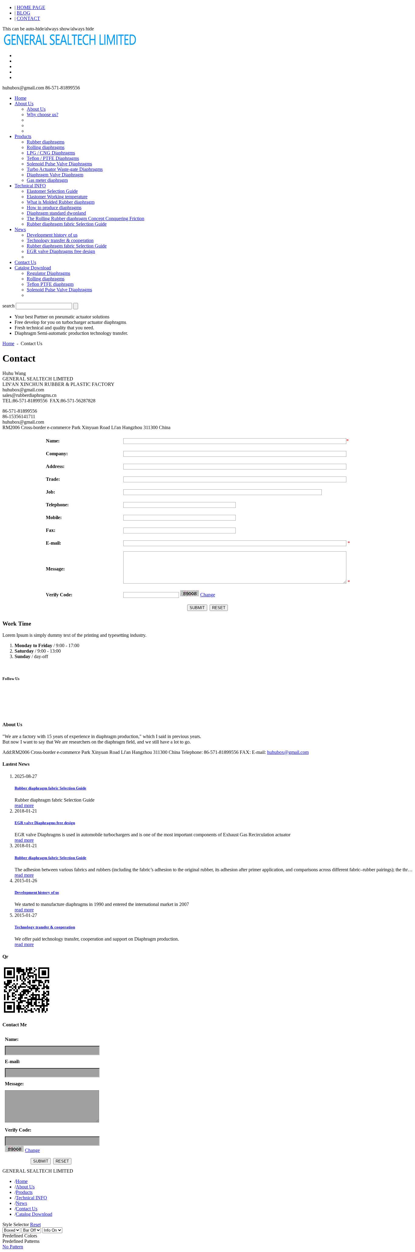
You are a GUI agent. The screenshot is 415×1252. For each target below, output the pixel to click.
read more (24, 805)
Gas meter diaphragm (47, 180)
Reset (35, 1224)
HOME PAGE (31, 7)
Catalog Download (33, 267)
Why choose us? (42, 114)
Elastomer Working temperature (57, 196)
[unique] (70, 45)
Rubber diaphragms (45, 141)
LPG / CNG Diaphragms (51, 152)
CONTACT (28, 18)
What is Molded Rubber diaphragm (60, 202)
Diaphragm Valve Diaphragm (55, 174)
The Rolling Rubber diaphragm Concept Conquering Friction (85, 218)
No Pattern (12, 1246)
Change (207, 594)
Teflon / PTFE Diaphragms (53, 158)
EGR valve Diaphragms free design (61, 251)
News (20, 229)
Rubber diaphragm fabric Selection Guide (67, 224)
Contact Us (25, 262)
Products (23, 136)
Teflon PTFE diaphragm (50, 284)
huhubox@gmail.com (288, 752)
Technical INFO (30, 185)
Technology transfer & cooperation (60, 240)
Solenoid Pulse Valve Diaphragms (59, 163)
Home (20, 98)
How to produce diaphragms (54, 207)
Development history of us (52, 235)
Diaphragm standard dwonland (56, 213)
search (8, 305)
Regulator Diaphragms (48, 273)
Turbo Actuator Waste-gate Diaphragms (65, 169)
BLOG (23, 13)
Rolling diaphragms (45, 147)
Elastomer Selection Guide (52, 191)
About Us (24, 103)
